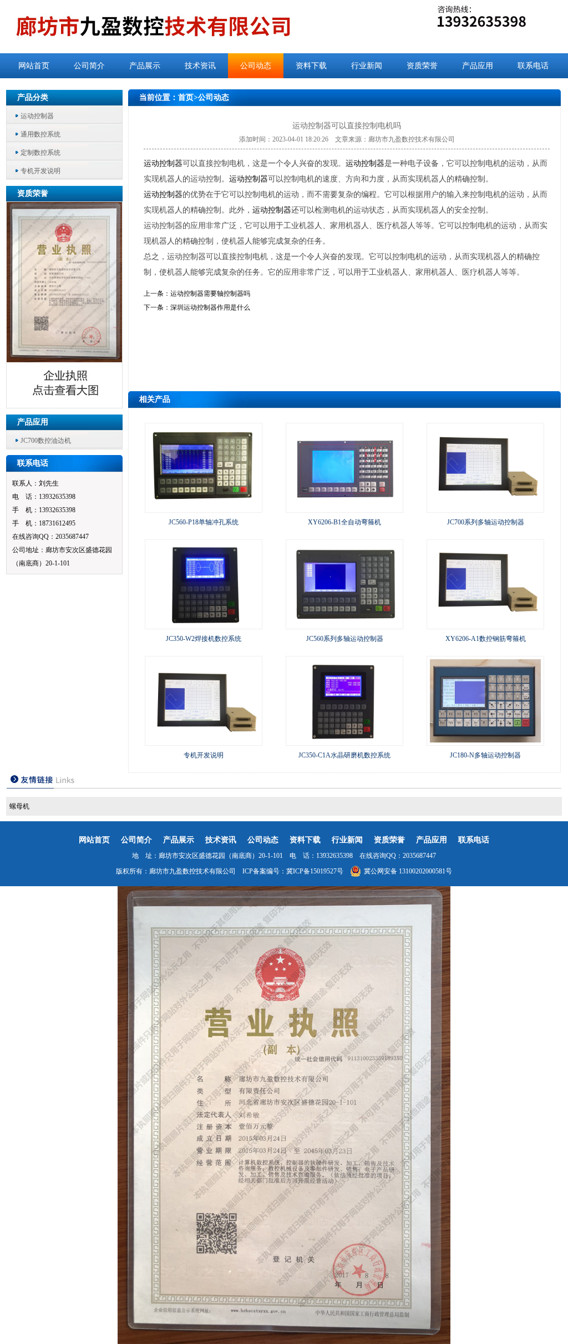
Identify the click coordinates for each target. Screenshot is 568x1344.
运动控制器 (37, 116)
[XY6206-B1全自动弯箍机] (344, 507)
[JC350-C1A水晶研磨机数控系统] (344, 740)
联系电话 (533, 66)
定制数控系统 (40, 152)
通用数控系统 (40, 134)
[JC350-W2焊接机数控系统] (203, 624)
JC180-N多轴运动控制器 (485, 755)
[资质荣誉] (65, 405)
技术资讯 (200, 66)
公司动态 (255, 66)
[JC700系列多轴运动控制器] (485, 507)
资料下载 (311, 66)
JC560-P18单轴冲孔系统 (204, 522)
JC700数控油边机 (46, 440)
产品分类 (32, 97)
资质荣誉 (422, 66)
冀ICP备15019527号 (314, 871)
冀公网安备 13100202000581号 (408, 871)
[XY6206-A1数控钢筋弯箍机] (485, 624)
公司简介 (89, 66)
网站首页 (33, 66)
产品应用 (477, 66)
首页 (186, 97)
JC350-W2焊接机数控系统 (203, 639)
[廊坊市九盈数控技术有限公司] (171, 26)
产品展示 (144, 66)
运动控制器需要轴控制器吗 (210, 293)
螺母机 (19, 806)
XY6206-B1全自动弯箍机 (344, 522)
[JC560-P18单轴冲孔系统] (203, 507)
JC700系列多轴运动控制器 (485, 522)
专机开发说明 (40, 171)
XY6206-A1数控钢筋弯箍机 (485, 639)
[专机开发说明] (203, 740)
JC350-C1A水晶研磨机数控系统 (344, 755)
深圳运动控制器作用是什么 (210, 307)
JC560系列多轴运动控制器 (344, 639)
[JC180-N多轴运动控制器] (485, 740)
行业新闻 (366, 66)
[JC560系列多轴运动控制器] (344, 624)
